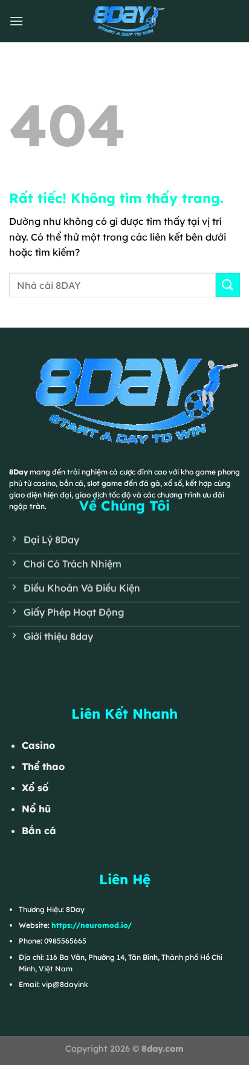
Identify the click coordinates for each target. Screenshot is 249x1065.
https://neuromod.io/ (91, 925)
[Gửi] (228, 285)
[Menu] (16, 21)
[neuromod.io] (124, 21)
